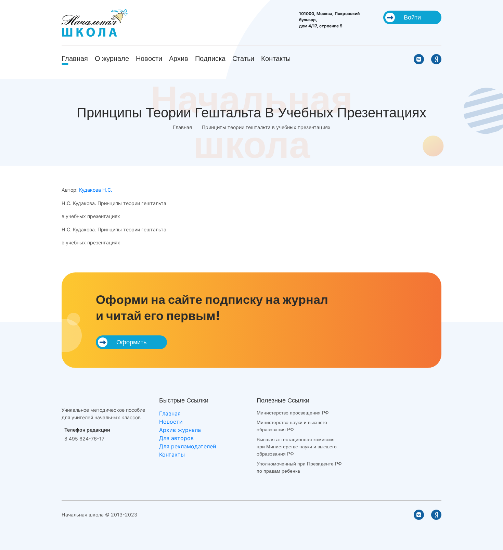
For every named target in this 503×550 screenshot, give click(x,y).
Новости (149, 58)
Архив (178, 58)
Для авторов (176, 438)
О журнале (112, 58)
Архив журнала (180, 429)
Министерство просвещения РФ (293, 412)
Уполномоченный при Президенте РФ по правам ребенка (299, 467)
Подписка (210, 58)
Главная (75, 58)
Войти (412, 17)
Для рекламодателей (187, 446)
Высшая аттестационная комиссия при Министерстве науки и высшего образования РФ (297, 447)
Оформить (131, 342)
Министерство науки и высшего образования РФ (292, 426)
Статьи (243, 58)
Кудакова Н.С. (95, 190)
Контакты (276, 58)
